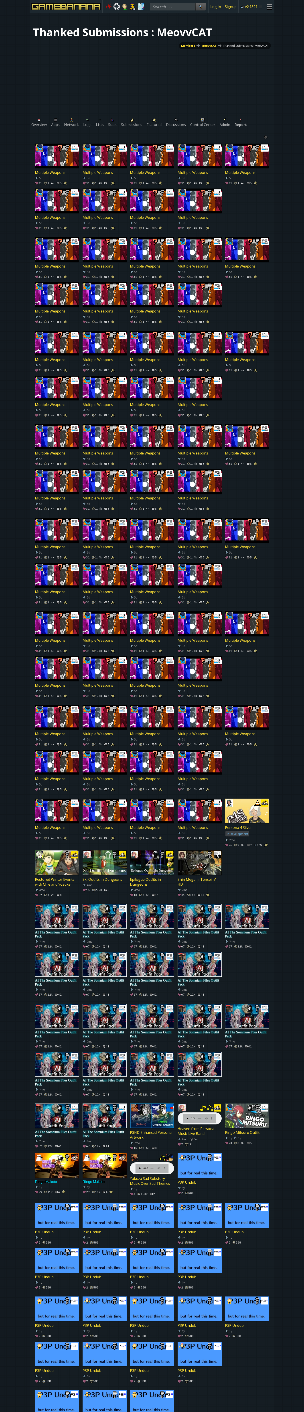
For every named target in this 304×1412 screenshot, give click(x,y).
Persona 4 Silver (238, 827)
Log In (215, 6)
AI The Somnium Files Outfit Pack (55, 934)
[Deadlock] (117, 6)
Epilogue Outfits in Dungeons (145, 882)
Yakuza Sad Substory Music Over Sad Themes (150, 1181)
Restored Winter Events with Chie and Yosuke (54, 882)
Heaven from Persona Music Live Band (196, 1131)
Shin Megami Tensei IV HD (197, 882)
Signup (231, 6)
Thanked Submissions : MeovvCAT (246, 46)
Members (188, 46)
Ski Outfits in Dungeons (102, 879)
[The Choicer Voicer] (141, 6)
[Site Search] (200, 6)
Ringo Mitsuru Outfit (242, 1132)
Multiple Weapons (50, 172)
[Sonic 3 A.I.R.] (133, 6)
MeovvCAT (209, 46)
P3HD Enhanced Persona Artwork (151, 1135)
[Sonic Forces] (108, 6)
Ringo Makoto (46, 1182)
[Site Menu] (269, 6)
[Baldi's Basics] (125, 6)
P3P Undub (187, 1182)
